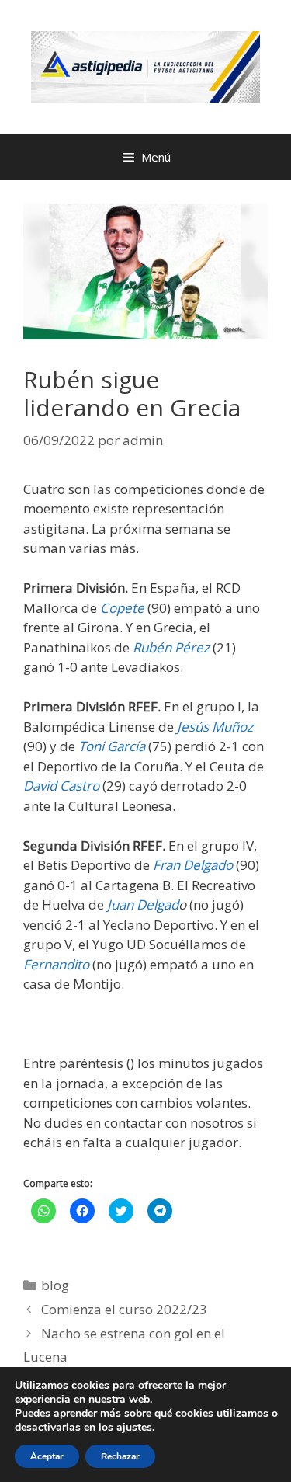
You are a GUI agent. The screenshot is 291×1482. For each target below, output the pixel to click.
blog (55, 1285)
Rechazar (120, 1456)
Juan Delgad (141, 904)
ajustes (134, 1428)
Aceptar (47, 1456)
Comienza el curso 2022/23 (124, 1309)
